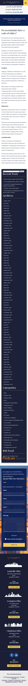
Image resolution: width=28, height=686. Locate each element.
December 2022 (8, 295)
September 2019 (8, 379)
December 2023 (8, 272)
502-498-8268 (18, 7)
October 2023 (7, 277)
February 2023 (7, 292)
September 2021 (8, 320)
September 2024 (8, 250)
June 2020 (6, 357)
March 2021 (7, 334)
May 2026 (6, 208)
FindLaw (21, 681)
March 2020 (7, 364)
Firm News (6, 415)
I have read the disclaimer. (15, 539)
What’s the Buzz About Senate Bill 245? (13, 179)
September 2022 (8, 300)
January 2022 (7, 310)
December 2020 (8, 342)
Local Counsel (7, 422)
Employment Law (8, 405)
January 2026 (7, 218)
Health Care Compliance (10, 417)
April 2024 (6, 263)
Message (5, 515)
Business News (8, 398)
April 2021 (6, 332)
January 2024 (7, 270)
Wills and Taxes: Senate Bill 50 (11, 188)
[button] (25, 3)
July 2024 (6, 255)
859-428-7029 (17, 9)
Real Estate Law (8, 437)
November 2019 (8, 374)
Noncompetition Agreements (11, 425)
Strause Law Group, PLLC (13, 677)
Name (5, 490)
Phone (5, 498)
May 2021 (6, 329)
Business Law (7, 395)
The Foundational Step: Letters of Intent (14, 181)
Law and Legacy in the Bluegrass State (13, 420)
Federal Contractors (9, 410)
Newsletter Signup (14, 665)
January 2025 (7, 243)
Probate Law (7, 432)
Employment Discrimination (10, 403)
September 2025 (8, 228)
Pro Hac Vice (7, 430)
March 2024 (7, 265)
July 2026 (6, 203)
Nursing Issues (7, 427)
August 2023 (7, 282)
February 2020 (7, 367)
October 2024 (7, 248)
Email (5, 507)
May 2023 (6, 287)
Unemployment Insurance (10, 447)
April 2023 (6, 290)
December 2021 (8, 312)
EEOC (5, 400)
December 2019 (8, 372)
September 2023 (8, 280)
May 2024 (6, 260)
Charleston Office (14, 631)
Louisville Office (14, 571)
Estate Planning (8, 407)
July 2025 (6, 233)
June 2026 (6, 205)
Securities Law (7, 442)
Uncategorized (7, 445)
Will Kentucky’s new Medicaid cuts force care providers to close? (13, 191)
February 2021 (7, 337)
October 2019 (7, 377)
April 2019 (6, 382)
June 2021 (6, 327)
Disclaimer (14, 535)
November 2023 (8, 275)
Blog (5, 393)
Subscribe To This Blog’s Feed (10, 456)
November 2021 (8, 315)
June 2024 (6, 258)
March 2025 (7, 238)
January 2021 (7, 339)
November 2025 (8, 223)
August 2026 (7, 201)
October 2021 (7, 317)
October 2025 (7, 225)
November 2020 (8, 344)
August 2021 (7, 322)
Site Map (10, 680)
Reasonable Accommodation (11, 440)
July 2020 (6, 354)
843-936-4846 (18, 12)
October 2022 (7, 297)
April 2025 (6, 235)
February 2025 (7, 240)
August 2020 (7, 352)
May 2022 (6, 305)
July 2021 (6, 325)
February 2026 (7, 215)
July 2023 (6, 285)
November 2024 (8, 245)
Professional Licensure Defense (12, 435)
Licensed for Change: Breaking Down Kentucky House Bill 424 (12, 185)
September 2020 (8, 349)
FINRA (5, 412)
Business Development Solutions (15, 680)
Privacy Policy (17, 680)
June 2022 (6, 302)
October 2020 (7, 347)
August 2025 (7, 230)
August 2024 (7, 253)
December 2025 (8, 220)
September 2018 (8, 384)
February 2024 (7, 268)
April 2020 (6, 362)
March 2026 (7, 213)
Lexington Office (14, 601)
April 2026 (6, 210)
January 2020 (7, 369)
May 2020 (6, 359)
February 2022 (7, 307)
